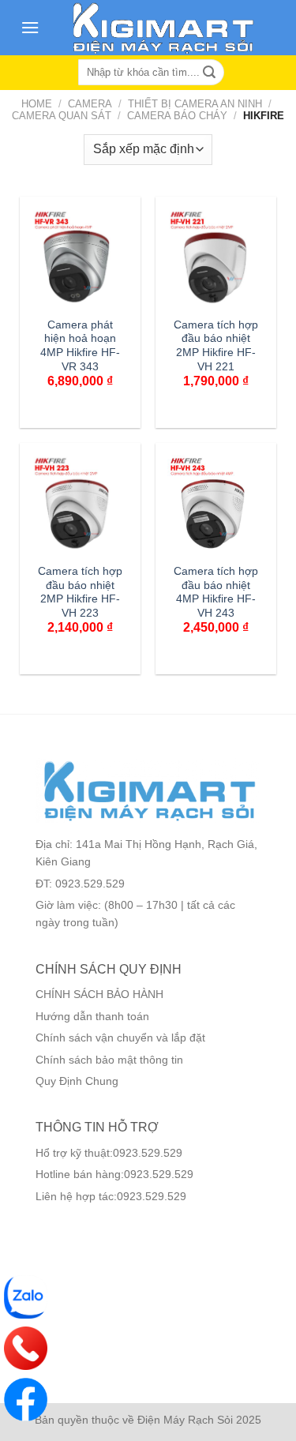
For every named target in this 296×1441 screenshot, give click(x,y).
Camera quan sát (61, 116)
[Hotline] (25, 1348)
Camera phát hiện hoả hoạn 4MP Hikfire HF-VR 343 (80, 346)
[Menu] (30, 27)
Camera (90, 104)
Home (36, 104)
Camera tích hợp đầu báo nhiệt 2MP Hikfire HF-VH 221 (216, 346)
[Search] (210, 72)
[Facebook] (25, 1399)
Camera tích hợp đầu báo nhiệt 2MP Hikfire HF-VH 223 (80, 592)
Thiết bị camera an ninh (195, 104)
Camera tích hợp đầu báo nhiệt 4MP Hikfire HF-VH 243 (216, 592)
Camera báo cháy (177, 116)
